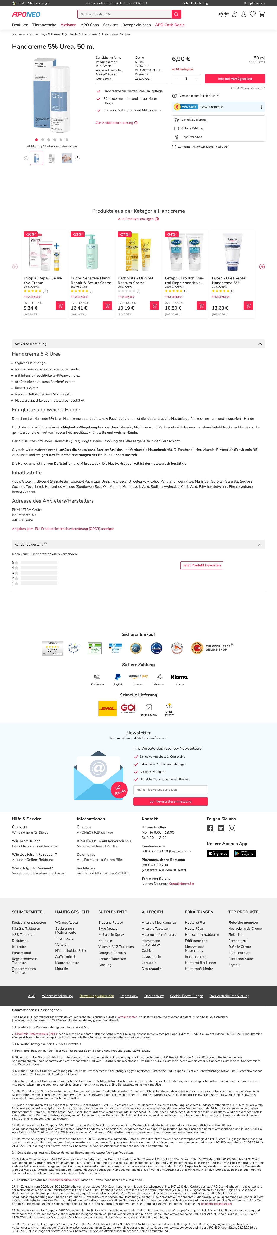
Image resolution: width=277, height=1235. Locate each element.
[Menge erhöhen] (196, 79)
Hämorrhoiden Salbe (71, 950)
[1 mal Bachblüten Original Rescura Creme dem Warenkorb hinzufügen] (154, 305)
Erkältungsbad (196, 940)
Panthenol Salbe (241, 958)
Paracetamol (21, 952)
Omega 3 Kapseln (112, 952)
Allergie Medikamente (159, 922)
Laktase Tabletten (112, 958)
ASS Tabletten (23, 934)
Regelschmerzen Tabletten (24, 960)
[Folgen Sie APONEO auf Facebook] (210, 827)
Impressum (129, 996)
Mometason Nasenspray (151, 942)
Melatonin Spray (111, 934)
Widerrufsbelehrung (57, 996)
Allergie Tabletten (156, 928)
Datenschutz (154, 996)
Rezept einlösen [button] (136, 24)
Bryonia (234, 965)
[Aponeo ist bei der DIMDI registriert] (95, 648)
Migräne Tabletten (26, 928)
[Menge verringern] (176, 79)
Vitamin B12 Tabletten (116, 946)
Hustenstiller (195, 922)
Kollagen (105, 940)
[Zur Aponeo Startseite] (26, 14)
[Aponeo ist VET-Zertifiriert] (115, 648)
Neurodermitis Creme (245, 928)
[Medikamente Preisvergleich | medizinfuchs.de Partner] (177, 648)
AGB (31, 996)
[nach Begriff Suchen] (176, 14)
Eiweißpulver (108, 928)
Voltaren (61, 944)
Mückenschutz (239, 952)
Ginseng (104, 965)
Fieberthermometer (243, 922)
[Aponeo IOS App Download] (218, 853)
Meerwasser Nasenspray (194, 948)
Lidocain (61, 968)
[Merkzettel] (253, 14)
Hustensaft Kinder (199, 968)
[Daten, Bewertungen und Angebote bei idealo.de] (156, 648)
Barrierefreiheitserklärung (229, 996)
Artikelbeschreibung (30, 344)
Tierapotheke (44, 24)
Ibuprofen (19, 946)
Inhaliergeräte (195, 956)
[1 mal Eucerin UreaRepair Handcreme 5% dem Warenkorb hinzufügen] (248, 305)
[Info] (261, 106)
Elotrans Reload (110, 922)
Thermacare (64, 938)
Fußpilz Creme (239, 946)
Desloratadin (152, 968)
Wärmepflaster (67, 922)
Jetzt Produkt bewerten (202, 565)
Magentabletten (67, 962)
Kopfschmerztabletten (29, 922)
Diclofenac (20, 940)
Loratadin (149, 962)
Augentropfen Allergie (159, 934)
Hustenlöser (194, 928)
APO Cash (90, 24)
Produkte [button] (20, 24)
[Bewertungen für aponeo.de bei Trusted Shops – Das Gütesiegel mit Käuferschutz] (52, 648)
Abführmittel (65, 956)
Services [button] (110, 24)
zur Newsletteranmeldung (170, 801)
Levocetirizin (151, 956)
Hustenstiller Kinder (200, 962)
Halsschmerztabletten (202, 934)
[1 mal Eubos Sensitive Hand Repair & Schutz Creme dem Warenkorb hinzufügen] (107, 305)
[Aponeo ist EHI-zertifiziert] (74, 648)
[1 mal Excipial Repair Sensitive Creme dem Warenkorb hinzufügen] (60, 305)
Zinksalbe (235, 934)
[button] (68, 24)
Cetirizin (148, 950)
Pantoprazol (237, 940)
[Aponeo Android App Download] (245, 853)
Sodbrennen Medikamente (65, 930)
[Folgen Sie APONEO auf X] (221, 827)
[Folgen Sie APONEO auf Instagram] (232, 827)
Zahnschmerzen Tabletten (24, 970)
